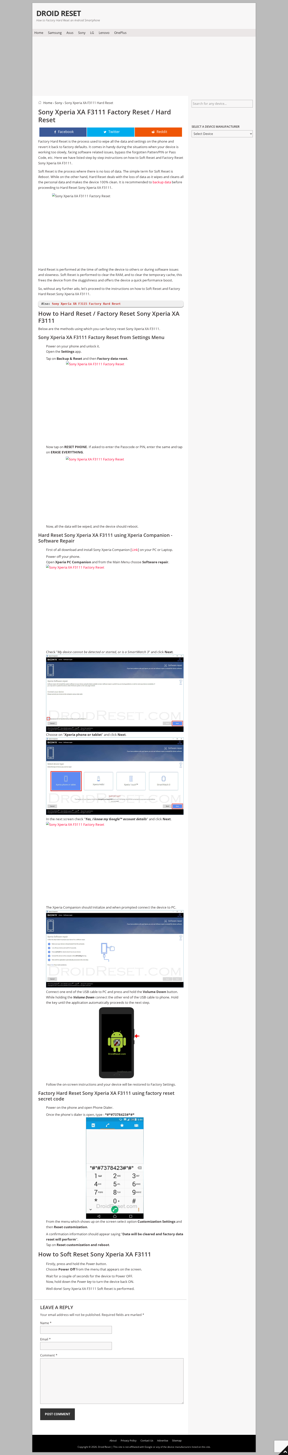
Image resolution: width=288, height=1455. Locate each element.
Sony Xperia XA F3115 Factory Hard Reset (86, 304)
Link (135, 549)
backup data (162, 182)
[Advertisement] (144, 65)
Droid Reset (58, 13)
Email (45, 1339)
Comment (48, 1355)
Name (46, 1323)
